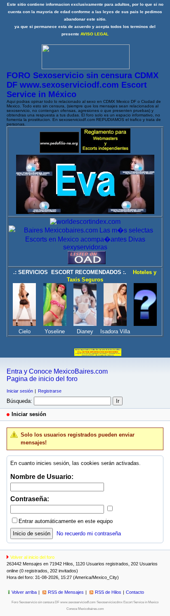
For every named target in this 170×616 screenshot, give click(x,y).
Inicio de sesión (31, 533)
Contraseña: (29, 498)
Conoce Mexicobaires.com (85, 609)
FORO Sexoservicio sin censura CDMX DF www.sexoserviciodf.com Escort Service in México (82, 85)
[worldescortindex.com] (85, 221)
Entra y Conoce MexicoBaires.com (57, 371)
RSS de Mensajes (66, 592)
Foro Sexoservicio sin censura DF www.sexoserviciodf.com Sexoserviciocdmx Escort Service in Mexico (85, 602)
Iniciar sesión (20, 390)
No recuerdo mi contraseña (89, 533)
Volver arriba (24, 592)
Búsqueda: (19, 401)
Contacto (135, 592)
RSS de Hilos (108, 592)
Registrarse (49, 390)
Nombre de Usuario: (41, 476)
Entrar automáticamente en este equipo (66, 521)
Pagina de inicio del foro (42, 378)
